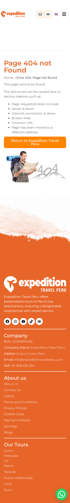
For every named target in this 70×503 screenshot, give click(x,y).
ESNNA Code (14, 414)
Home (9, 78)
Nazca (8, 466)
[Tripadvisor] (48, 14)
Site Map (10, 426)
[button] (64, 14)
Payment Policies (17, 420)
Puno (8, 490)
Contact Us (12, 390)
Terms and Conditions (21, 402)
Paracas (10, 472)
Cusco (8, 450)
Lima (7, 484)
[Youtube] (23, 321)
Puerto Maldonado (18, 478)
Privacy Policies (15, 408)
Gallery (9, 396)
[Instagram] (15, 321)
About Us (11, 384)
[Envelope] (40, 14)
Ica (6, 461)
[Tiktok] (31, 321)
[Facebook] (7, 321)
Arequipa (11, 455)
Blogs (8, 432)
